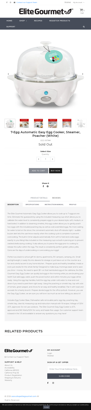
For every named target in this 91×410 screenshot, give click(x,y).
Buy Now (55, 171)
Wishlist (50, 356)
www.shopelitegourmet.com (23, 396)
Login (49, 353)
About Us (8, 365)
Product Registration (13, 375)
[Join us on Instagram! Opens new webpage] (53, 383)
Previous (8, 74)
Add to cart (38, 171)
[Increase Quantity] (52, 159)
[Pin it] (47, 186)
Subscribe (64, 376)
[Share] (43, 186)
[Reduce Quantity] (38, 159)
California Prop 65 (12, 373)
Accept (46, 407)
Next (82, 74)
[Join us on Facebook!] (7, 2)
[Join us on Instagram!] (11, 2)
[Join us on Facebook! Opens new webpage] (47, 383)
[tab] (14, 204)
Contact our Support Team (26, 2)
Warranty (8, 380)
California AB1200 (12, 370)
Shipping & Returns (13, 378)
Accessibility (10, 368)
